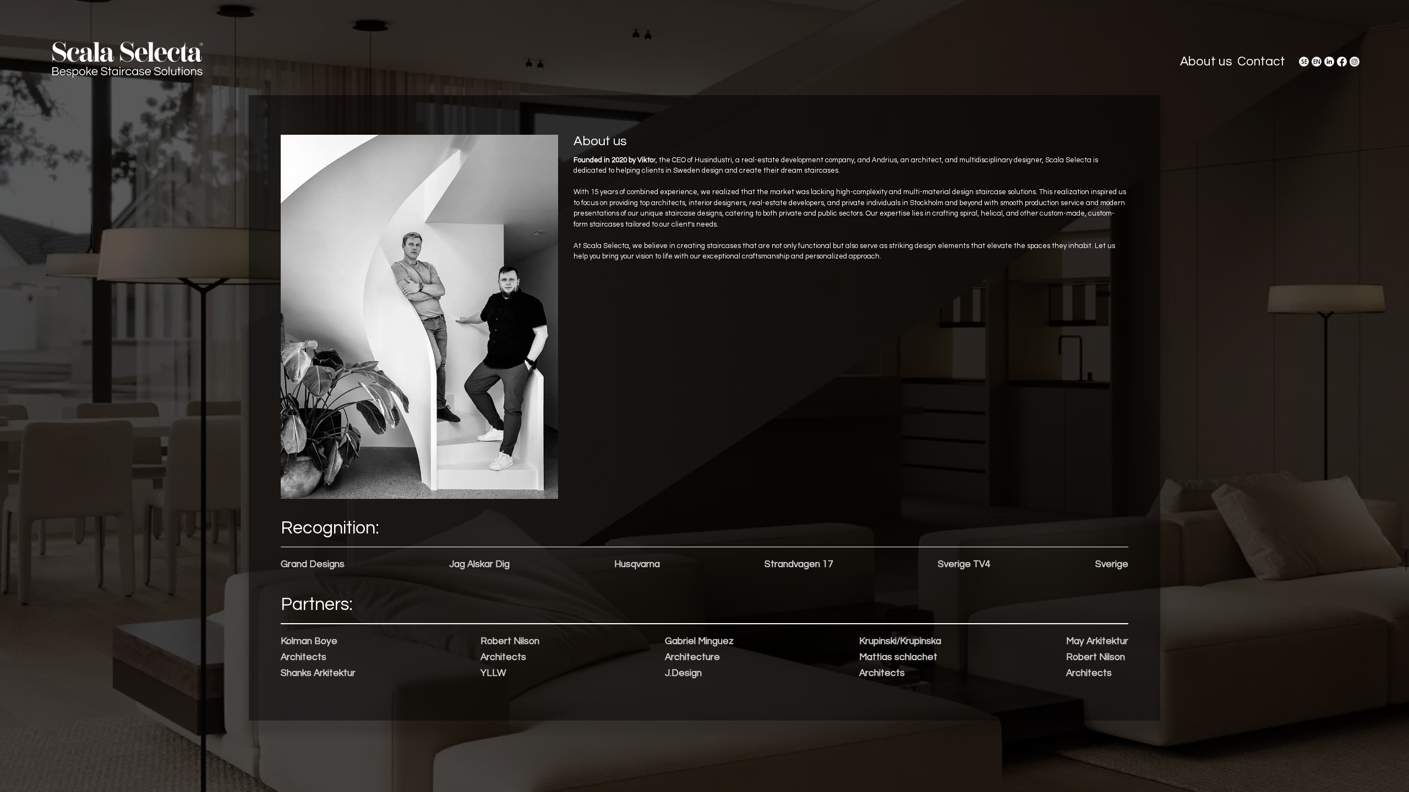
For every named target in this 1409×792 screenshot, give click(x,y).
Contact (1261, 62)
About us (1206, 62)
